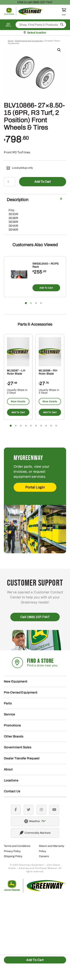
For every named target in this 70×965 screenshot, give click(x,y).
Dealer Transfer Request (21, 758)
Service (9, 714)
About (8, 769)
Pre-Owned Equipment (21, 692)
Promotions (12, 725)
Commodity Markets (37, 832)
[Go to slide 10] (56, 426)
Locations (11, 780)
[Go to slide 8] (46, 426)
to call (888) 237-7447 (35, 2)
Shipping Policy (13, 856)
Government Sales (17, 747)
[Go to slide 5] (31, 426)
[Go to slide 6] (36, 426)
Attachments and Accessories (29, 41)
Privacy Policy (12, 851)
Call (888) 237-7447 (35, 617)
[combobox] (41, 24)
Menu (8, 26)
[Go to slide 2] (31, 303)
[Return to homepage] (23, 14)
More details (18, 401)
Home (10, 41)
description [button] (17, 199)
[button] (59, 49)
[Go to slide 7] (41, 426)
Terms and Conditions (17, 846)
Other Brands (13, 736)
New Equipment (15, 681)
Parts (8, 703)
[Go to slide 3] (36, 303)
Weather (37, 821)
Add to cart (42, 181)
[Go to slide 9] (51, 426)
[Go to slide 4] (41, 303)
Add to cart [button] (46, 287)
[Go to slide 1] (26, 303)
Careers (44, 856)
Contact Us (12, 791)
